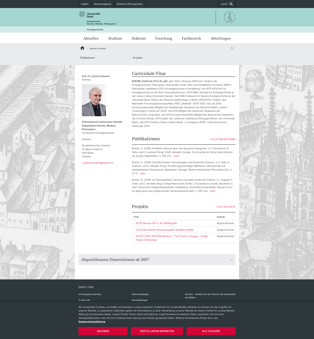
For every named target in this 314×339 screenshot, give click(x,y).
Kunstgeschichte (95, 29)
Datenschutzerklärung (91, 321)
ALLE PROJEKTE (227, 206)
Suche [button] (224, 4)
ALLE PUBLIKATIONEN (224, 139)
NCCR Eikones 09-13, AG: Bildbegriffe (156, 223)
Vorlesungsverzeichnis (89, 294)
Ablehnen (103, 331)
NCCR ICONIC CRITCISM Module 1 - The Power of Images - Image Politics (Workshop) (172, 238)
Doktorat (139, 38)
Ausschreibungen (140, 294)
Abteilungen (221, 38)
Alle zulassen (211, 331)
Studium (115, 38)
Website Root (82, 48)
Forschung (163, 38)
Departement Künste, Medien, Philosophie (101, 22)
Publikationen (87, 57)
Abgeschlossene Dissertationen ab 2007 (115, 259)
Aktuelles (91, 38)
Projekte (137, 57)
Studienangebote (102, 4)
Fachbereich (191, 38)
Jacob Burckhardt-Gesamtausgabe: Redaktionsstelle (164, 229)
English (84, 4)
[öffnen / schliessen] (232, 48)
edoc (176, 156)
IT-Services (84, 300)
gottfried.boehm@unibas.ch (98, 162)
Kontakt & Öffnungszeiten (130, 4)
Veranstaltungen (140, 300)
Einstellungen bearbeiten (157, 331)
